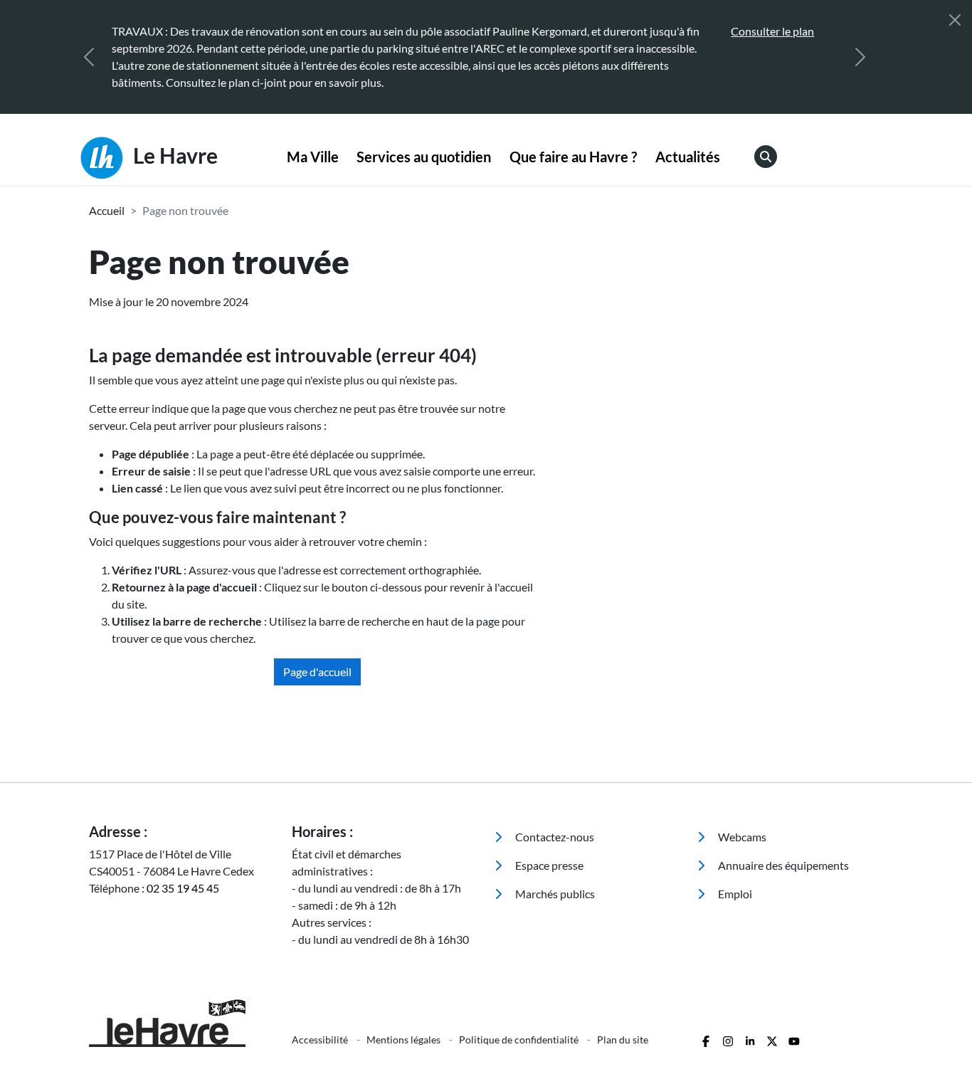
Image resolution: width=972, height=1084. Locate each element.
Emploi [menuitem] (734, 893)
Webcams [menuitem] (741, 836)
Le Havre (173, 155)
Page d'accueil (317, 671)
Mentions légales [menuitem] (404, 1039)
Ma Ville (313, 156)
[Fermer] (955, 20)
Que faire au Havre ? (573, 156)
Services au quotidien (423, 156)
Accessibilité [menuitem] (321, 1039)
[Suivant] (860, 56)
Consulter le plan (772, 31)
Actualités (687, 156)
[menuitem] (313, 157)
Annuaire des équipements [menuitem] (782, 865)
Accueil (107, 210)
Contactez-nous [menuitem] (553, 836)
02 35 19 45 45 (183, 888)
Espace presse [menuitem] (548, 865)
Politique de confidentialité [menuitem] (520, 1039)
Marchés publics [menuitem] (554, 893)
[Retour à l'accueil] (182, 1023)
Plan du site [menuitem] (622, 1039)
